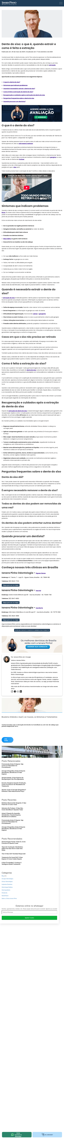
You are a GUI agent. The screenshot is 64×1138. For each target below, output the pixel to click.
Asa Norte (39, 608)
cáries (35, 314)
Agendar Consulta (29, 917)
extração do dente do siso (17, 411)
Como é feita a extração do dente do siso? (18, 92)
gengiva (53, 157)
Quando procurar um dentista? (14, 101)
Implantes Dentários (7, 884)
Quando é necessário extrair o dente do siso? (19, 89)
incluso (21, 159)
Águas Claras (41, 573)
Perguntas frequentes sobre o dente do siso (18, 98)
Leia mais (6, 740)
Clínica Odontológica (7, 881)
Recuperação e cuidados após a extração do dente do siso (24, 95)
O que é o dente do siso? (11, 82)
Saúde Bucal (5, 895)
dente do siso (31, 370)
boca (3, 212)
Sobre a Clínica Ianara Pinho (9, 898)
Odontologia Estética (7, 887)
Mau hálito (7, 239)
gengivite (42, 314)
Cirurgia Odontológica (7, 878)
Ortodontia (4, 893)
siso (15, 167)
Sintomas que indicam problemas (15, 85)
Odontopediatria (6, 890)
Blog (3, 876)
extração (52, 65)
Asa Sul (38, 591)
